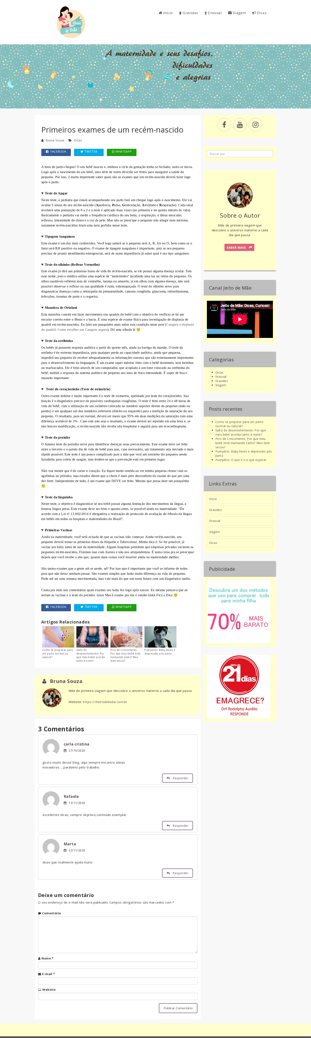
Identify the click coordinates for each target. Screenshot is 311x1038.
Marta (70, 843)
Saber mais (237, 247)
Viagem (239, 12)
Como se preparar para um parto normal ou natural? (57, 653)
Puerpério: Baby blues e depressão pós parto (159, 651)
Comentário (51, 913)
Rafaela (71, 796)
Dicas (261, 12)
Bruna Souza (55, 140)
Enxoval (214, 12)
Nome (47, 958)
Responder (180, 778)
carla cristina (76, 744)
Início (167, 12)
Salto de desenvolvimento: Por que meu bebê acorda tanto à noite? (90, 655)
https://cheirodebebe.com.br (105, 702)
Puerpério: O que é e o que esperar (240, 460)
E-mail (48, 974)
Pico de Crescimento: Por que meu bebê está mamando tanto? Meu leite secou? (125, 655)
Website (49, 990)
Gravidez (190, 12)
